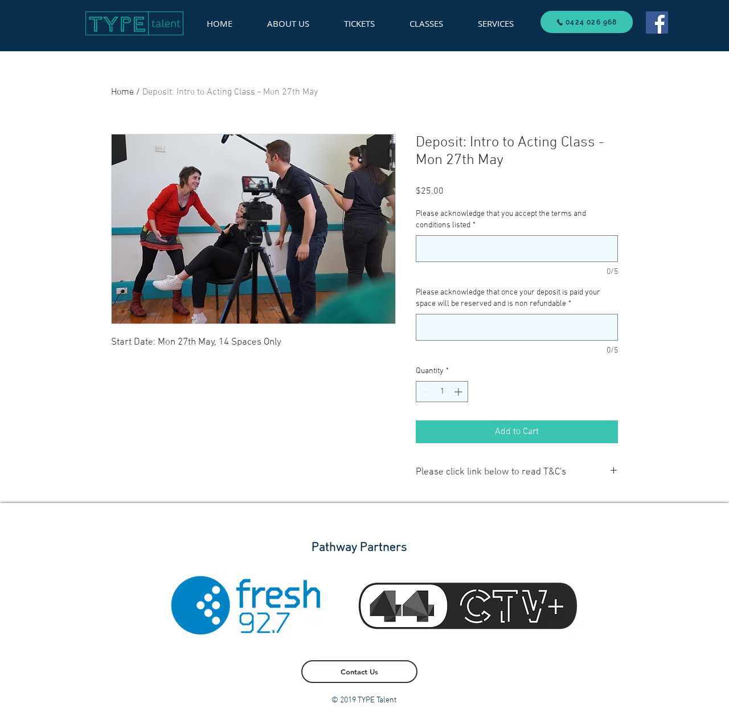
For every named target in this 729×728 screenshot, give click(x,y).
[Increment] (459, 392)
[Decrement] (424, 392)
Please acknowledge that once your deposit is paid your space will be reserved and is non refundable (508, 298)
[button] (495, 23)
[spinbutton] (442, 392)
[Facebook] (657, 22)
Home (122, 92)
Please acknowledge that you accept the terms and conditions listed (501, 219)
